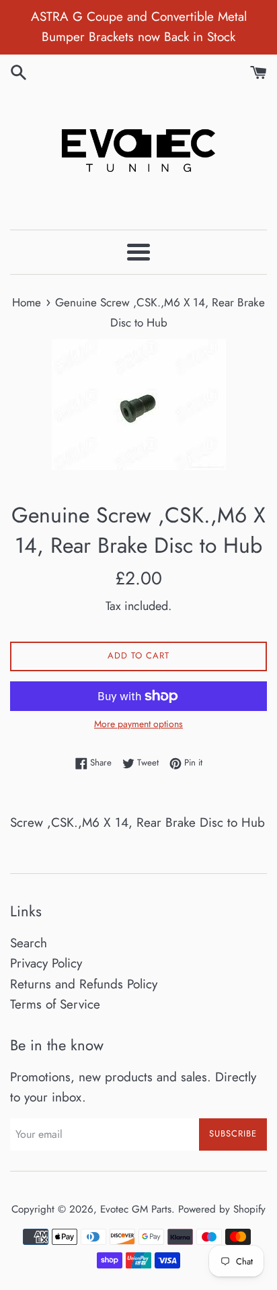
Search (28, 943)
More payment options (138, 724)
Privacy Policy (46, 963)
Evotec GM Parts (135, 1209)
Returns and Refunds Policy (83, 984)
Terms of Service (55, 1004)
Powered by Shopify (222, 1209)
